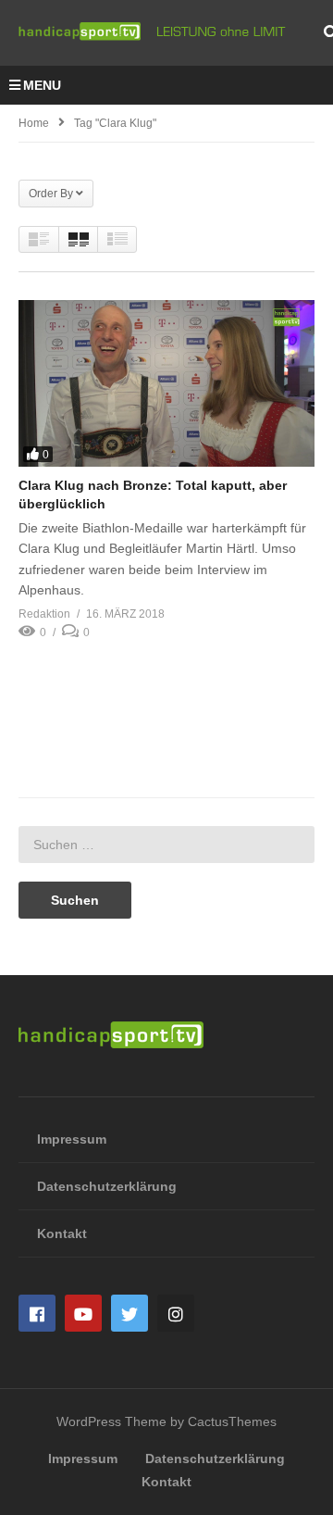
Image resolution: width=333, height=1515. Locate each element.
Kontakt (62, 1233)
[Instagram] (175, 1313)
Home (33, 123)
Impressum (71, 1139)
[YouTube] (83, 1313)
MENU (42, 85)
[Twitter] (129, 1313)
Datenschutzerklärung (107, 1186)
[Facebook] (37, 1313)
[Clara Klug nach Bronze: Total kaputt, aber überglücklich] (166, 383)
